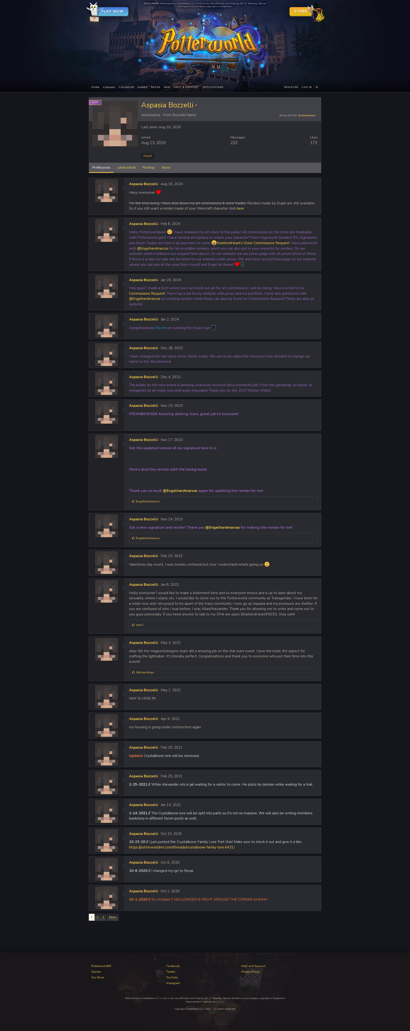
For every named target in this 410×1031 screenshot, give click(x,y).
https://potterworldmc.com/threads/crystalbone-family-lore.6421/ (181, 847)
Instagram (173, 983)
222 (234, 143)
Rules (155, 87)
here (240, 208)
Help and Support (253, 966)
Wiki (167, 87)
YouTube (172, 977)
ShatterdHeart (306, 115)
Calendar (126, 87)
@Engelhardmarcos (152, 248)
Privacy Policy (250, 972)
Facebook (173, 966)
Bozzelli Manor (184, 115)
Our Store (97, 977)
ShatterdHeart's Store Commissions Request (253, 243)
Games (143, 87)
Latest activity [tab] (126, 167)
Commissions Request (147, 293)
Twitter (170, 972)
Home (95, 87)
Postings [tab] (149, 167)
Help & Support (186, 87)
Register (291, 87)
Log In (307, 87)
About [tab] (166, 167)
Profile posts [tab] (101, 167)
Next (112, 917)
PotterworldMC (101, 966)
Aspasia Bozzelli (143, 184)
